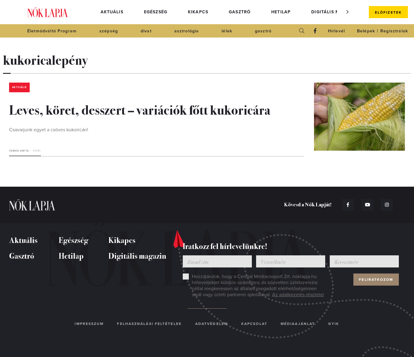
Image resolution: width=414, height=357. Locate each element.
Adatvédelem (211, 324)
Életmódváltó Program (52, 31)
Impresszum (89, 324)
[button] (347, 11)
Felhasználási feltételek (149, 324)
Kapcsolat (254, 324)
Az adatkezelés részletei (298, 295)
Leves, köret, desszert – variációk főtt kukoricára (139, 109)
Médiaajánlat (298, 324)
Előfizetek (388, 12)
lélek (227, 31)
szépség (108, 31)
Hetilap (281, 12)
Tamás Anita (19, 150)
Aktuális (112, 12)
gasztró (263, 31)
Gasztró (240, 12)
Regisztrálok (394, 31)
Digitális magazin (334, 12)
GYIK (333, 324)
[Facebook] (315, 31)
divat (146, 31)
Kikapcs (198, 12)
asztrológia (186, 31)
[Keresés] (302, 31)
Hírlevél (336, 31)
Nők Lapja (47, 12)
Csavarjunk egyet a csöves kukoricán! (48, 130)
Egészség (155, 12)
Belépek (366, 31)
